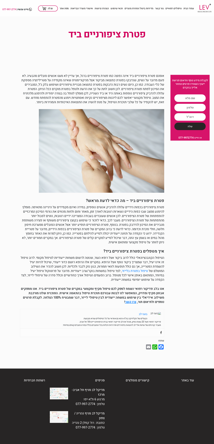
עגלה (50, 8)
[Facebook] (161, 332)
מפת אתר (64, 8)
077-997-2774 (9, 9)
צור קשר (159, 8)
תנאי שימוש (117, 8)
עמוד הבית (188, 8)
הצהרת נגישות (102, 8)
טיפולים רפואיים (173, 8)
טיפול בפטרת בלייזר (135, 271)
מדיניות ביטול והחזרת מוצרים (139, 8)
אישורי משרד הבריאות (81, 8)
